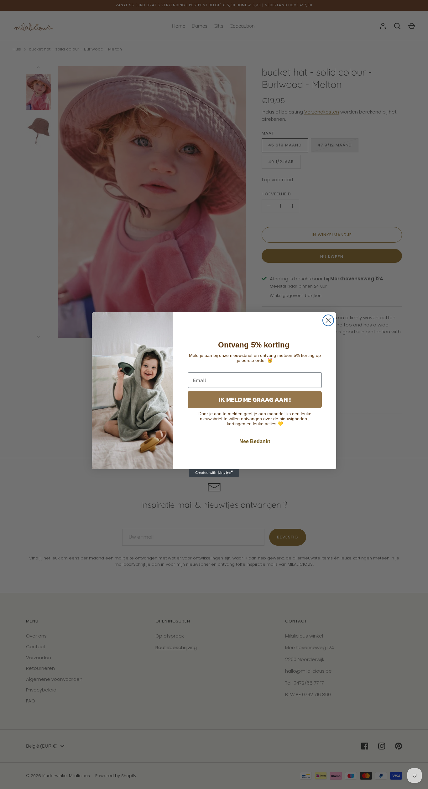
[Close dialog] (328, 320)
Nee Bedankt (254, 441)
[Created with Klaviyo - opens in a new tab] (214, 473)
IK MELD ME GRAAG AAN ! (255, 399)
